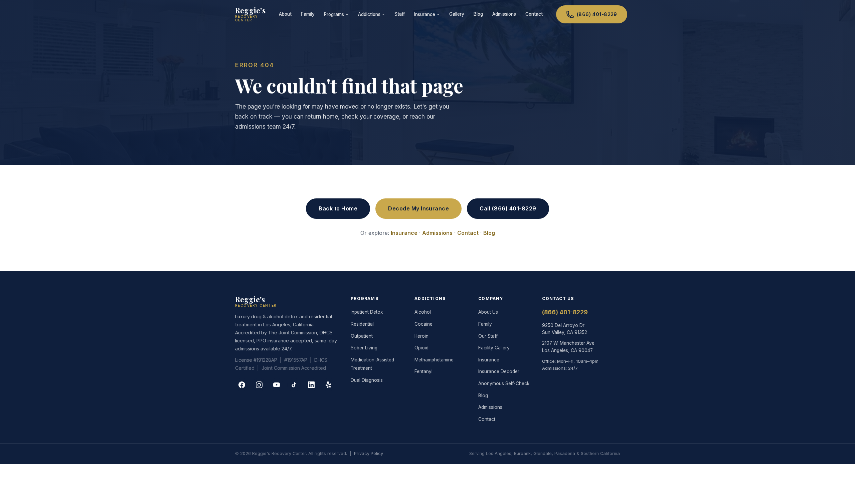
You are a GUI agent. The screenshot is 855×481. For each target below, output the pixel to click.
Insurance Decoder (498, 371)
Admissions (504, 14)
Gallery (456, 14)
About (285, 14)
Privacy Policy (368, 453)
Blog (478, 14)
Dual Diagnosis (367, 380)
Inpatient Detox (367, 312)
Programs (334, 14)
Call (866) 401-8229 (508, 208)
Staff (399, 14)
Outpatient (362, 336)
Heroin (421, 336)
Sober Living (364, 347)
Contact (534, 14)
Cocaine (423, 324)
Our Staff (488, 336)
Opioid (421, 347)
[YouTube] (276, 384)
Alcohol (422, 312)
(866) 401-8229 (597, 14)
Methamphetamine (434, 359)
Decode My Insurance (418, 208)
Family (308, 14)
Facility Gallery (494, 347)
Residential (362, 324)
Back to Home (338, 208)
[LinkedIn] (311, 384)
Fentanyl (423, 371)
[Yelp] (328, 384)
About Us (488, 312)
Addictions (369, 14)
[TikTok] (294, 384)
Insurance (424, 14)
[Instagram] (259, 384)
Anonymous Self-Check (503, 383)
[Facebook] (241, 384)
